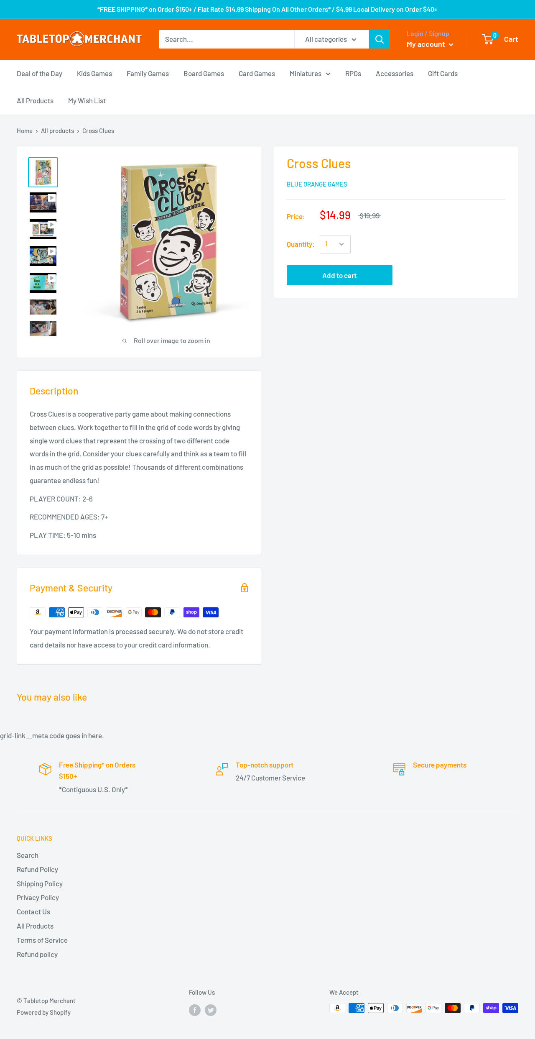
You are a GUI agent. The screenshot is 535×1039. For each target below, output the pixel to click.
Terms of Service (42, 940)
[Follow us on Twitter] (211, 1009)
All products (57, 130)
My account (427, 44)
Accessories (394, 73)
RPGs (353, 73)
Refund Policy (37, 869)
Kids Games (94, 73)
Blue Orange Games (317, 184)
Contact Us (33, 911)
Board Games (203, 73)
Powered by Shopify (44, 1012)
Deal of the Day (39, 73)
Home (25, 130)
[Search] (379, 39)
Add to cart (339, 275)
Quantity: (301, 244)
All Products (35, 100)
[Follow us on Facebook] (195, 1009)
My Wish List (87, 100)
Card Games (257, 73)
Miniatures (305, 73)
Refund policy (37, 954)
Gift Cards (443, 73)
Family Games (148, 73)
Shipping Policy (40, 883)
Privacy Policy (38, 897)
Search (27, 855)
